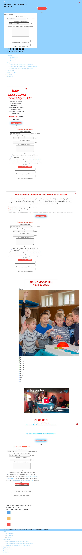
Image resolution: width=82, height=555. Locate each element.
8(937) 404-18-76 (15, 52)
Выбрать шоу (11, 63)
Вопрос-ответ (11, 72)
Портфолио (10, 70)
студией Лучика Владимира (56, 530)
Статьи (12, 61)
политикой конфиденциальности (25, 163)
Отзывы (9, 74)
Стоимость (13, 59)
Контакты (6, 553)
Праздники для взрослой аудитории (21, 68)
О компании (14, 57)
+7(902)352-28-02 (15, 49)
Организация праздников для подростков (23, 66)
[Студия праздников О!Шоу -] (13, 2)
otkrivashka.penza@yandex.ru (15, 4)
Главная (9, 55)
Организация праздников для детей (21, 65)
